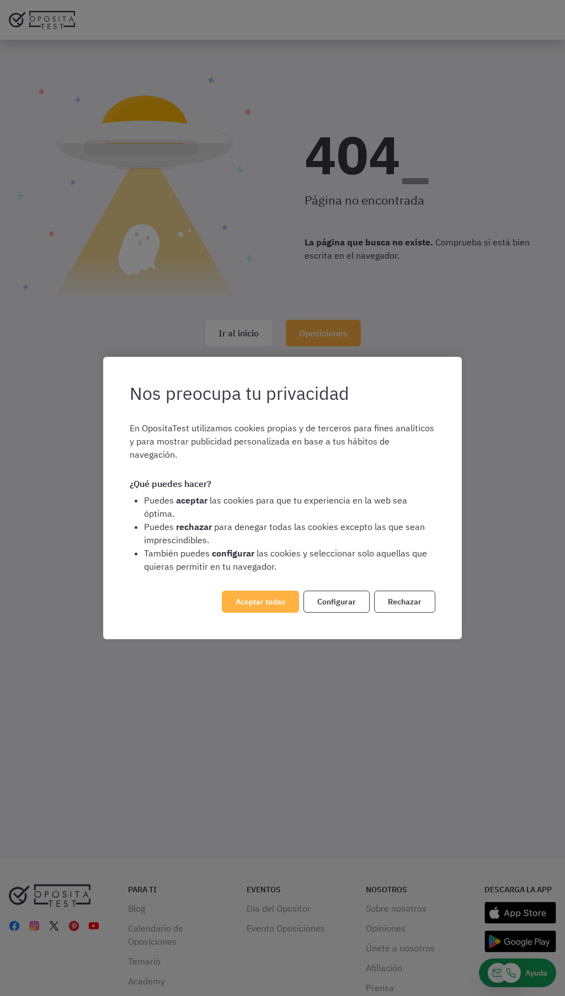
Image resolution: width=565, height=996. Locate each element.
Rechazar (405, 602)
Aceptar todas (260, 602)
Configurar (336, 602)
